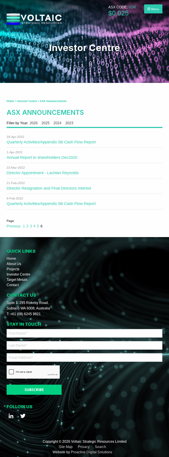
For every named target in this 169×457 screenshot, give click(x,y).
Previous (14, 226)
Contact (13, 285)
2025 (46, 123)
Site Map (66, 447)
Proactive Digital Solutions (91, 452)
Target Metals (17, 280)
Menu (154, 9)
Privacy (84, 447)
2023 (69, 123)
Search (100, 447)
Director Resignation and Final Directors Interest (49, 188)
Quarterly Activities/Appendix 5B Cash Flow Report (51, 142)
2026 (34, 123)
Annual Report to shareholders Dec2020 (42, 157)
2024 (57, 123)
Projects (13, 269)
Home (11, 258)
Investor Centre (18, 274)
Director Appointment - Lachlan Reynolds (43, 173)
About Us (14, 264)
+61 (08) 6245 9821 (25, 314)
